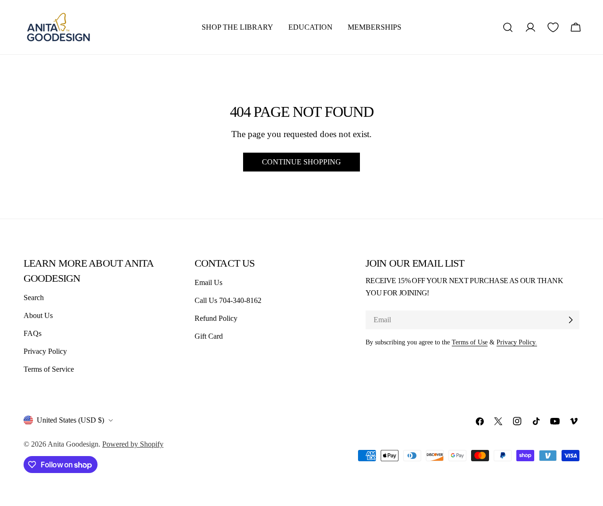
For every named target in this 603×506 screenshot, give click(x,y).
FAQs (32, 333)
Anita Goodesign (73, 444)
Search (34, 298)
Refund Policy (216, 318)
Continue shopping (301, 162)
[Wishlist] (553, 27)
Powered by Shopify (132, 444)
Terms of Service (49, 369)
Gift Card (209, 336)
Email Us (208, 282)
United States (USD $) (70, 420)
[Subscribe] (570, 320)
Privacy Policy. (517, 342)
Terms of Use (470, 342)
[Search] (507, 27)
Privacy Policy (45, 351)
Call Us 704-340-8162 (228, 300)
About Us (38, 315)
